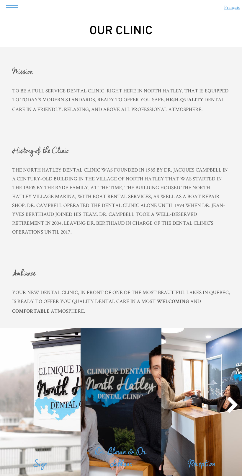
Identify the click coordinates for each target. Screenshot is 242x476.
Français (232, 7)
